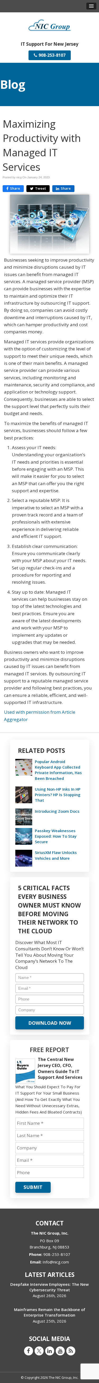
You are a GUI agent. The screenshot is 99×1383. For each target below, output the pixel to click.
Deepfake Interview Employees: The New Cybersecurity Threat (49, 1287)
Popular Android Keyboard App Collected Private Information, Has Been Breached (58, 770)
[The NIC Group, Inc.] (49, 25)
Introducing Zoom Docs (57, 811)
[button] (91, 6)
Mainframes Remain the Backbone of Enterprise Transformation (49, 1312)
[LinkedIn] (49, 1351)
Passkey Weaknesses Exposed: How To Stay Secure (56, 836)
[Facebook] (28, 1351)
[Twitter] (39, 1351)
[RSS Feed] (70, 1351)
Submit (33, 1187)
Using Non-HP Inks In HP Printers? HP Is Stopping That (58, 794)
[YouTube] (60, 1351)
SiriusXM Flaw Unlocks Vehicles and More (56, 855)
